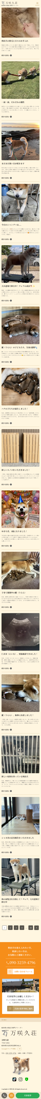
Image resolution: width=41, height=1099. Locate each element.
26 (31, 927)
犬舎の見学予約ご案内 (20, 1008)
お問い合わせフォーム (20, 971)
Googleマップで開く (9, 1049)
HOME (4, 1020)
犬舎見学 (27, 1095)
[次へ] (36, 927)
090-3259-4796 (20, 962)
